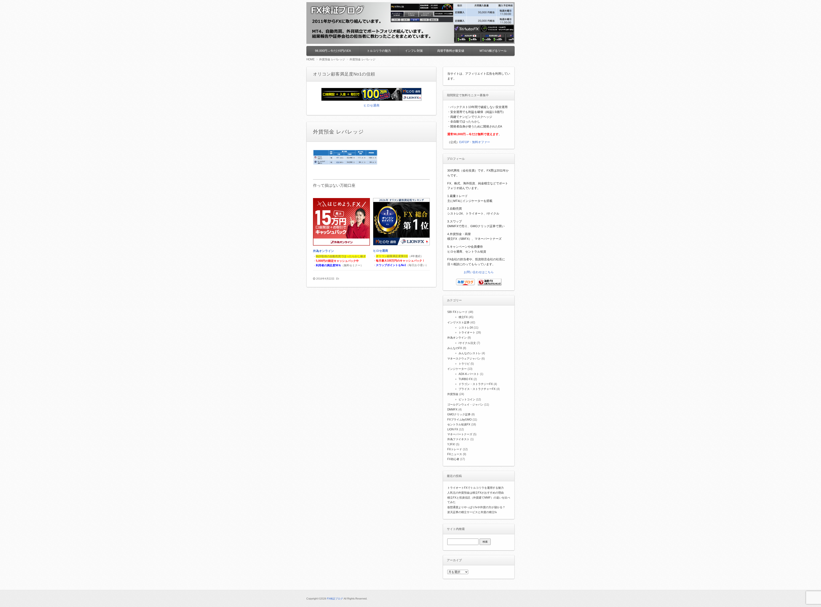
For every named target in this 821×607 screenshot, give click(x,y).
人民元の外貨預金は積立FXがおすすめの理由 (475, 492)
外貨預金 (452, 394)
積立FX (463, 317)
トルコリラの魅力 (379, 50)
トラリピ (464, 363)
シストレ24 (466, 327)
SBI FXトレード (457, 312)
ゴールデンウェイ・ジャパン (465, 404)
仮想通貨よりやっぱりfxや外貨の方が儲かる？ (476, 507)
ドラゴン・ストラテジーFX (476, 384)
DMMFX (452, 409)
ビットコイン (467, 399)
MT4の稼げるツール (493, 50)
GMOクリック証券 (459, 414)
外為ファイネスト (458, 439)
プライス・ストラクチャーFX (477, 389)
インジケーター (457, 368)
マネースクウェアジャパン (464, 358)
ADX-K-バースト (469, 374)
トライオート (467, 332)
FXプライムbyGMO (459, 419)
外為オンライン (323, 251)
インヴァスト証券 (458, 322)
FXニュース (454, 454)
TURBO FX (466, 379)
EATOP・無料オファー (474, 142)
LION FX (452, 429)
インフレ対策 (414, 50)
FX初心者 (453, 459)
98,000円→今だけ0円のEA (333, 50)
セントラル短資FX (458, 424)
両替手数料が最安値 (450, 50)
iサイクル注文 (467, 343)
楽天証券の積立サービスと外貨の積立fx (472, 512)
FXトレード (454, 449)
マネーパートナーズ (459, 434)
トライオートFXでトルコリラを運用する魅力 (475, 487)
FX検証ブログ (335, 598)
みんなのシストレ (470, 353)
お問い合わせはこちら (479, 272)
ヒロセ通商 (371, 105)
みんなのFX (454, 348)
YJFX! (451, 444)
